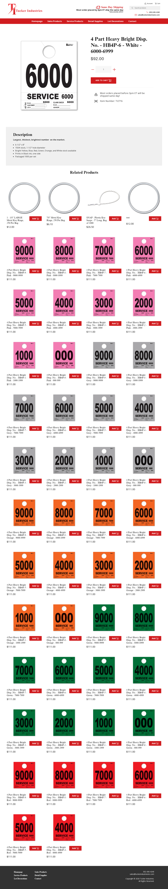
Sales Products (54, 21)
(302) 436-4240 (154, 12)
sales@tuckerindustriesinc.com (149, 15)
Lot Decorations (115, 21)
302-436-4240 (148, 871)
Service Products (75, 21)
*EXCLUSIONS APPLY (116, 12)
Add (34, 218)
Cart (158, 3)
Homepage (37, 21)
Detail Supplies (95, 21)
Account (150, 3)
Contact (132, 21)
